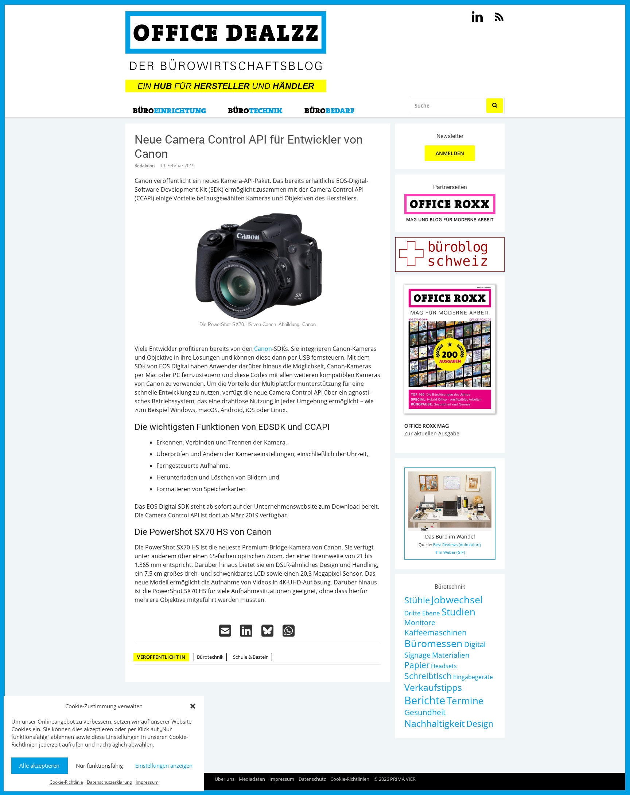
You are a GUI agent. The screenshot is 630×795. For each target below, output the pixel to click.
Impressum (147, 782)
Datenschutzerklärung (109, 782)
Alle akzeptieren (39, 765)
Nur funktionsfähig (99, 765)
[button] (193, 706)
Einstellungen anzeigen (163, 765)
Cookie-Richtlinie (66, 782)
